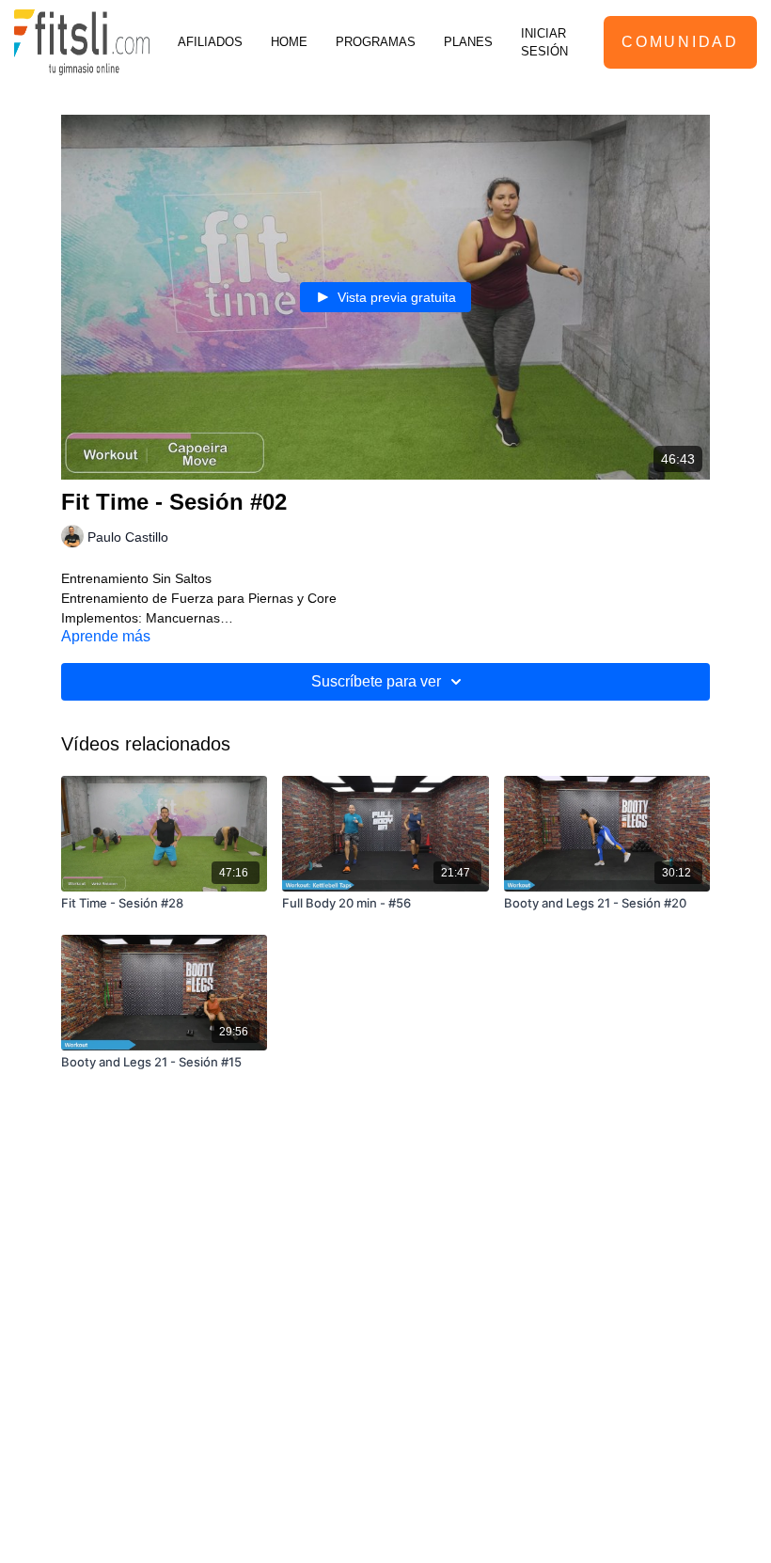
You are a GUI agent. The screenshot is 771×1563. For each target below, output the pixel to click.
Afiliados (210, 42)
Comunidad (680, 42)
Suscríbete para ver (376, 681)
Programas (376, 42)
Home (289, 42)
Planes (468, 42)
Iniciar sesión (544, 42)
